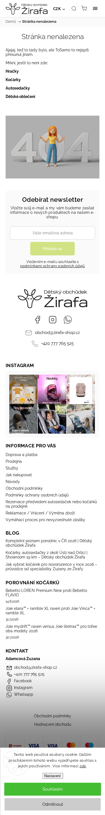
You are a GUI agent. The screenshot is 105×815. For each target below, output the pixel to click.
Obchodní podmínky (24, 488)
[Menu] (95, 8)
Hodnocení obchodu (52, 724)
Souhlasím (53, 789)
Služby (12, 468)
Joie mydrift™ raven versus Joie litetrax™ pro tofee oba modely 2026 (51, 628)
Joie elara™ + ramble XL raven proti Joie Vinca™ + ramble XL (50, 610)
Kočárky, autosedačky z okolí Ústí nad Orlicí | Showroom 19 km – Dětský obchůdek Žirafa (46, 554)
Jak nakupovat (19, 475)
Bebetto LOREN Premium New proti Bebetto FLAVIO (46, 592)
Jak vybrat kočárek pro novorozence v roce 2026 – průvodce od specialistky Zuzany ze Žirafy (51, 566)
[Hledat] (74, 8)
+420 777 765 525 (57, 343)
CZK (57, 9)
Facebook (37, 319)
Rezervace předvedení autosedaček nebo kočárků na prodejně (51, 504)
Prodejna (14, 461)
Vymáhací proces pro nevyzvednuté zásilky (45, 520)
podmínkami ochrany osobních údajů (52, 266)
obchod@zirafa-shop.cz (57, 332)
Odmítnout (52, 804)
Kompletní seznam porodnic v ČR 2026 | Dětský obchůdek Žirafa (49, 543)
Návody (13, 481)
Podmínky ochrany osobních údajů (37, 495)
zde (83, 766)
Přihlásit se (52, 248)
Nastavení (52, 776)
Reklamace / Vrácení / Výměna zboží (40, 513)
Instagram (52, 319)
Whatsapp (68, 319)
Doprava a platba (22, 454)
